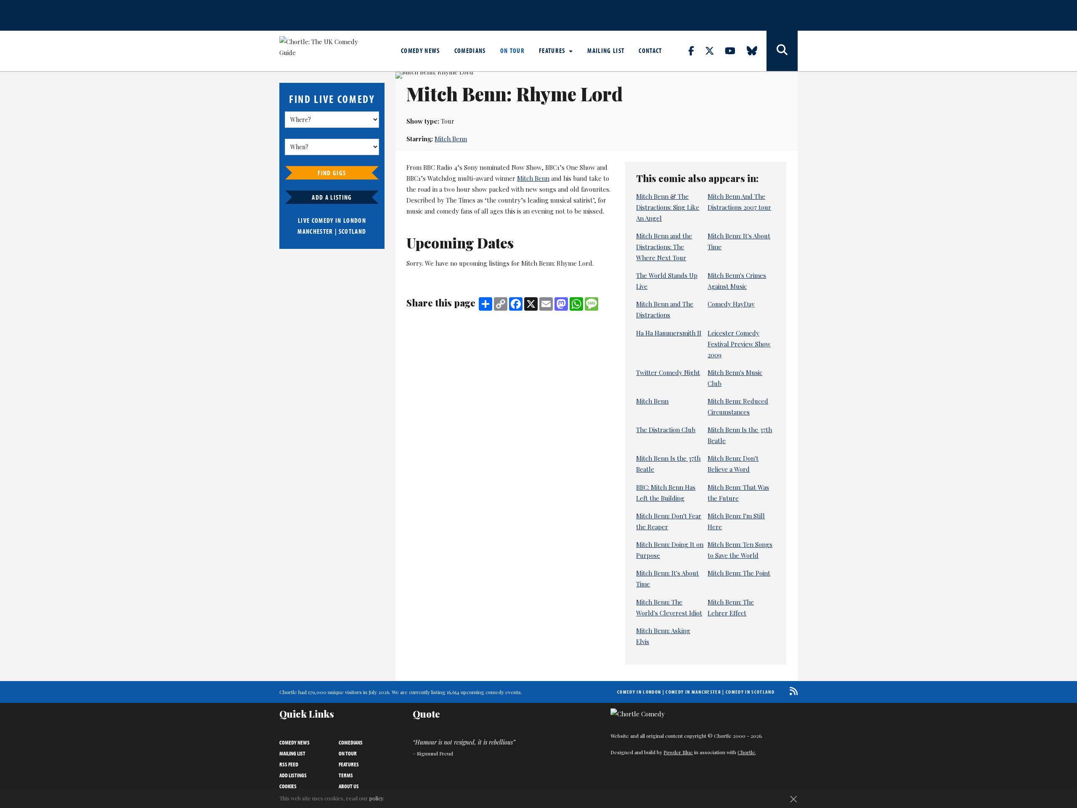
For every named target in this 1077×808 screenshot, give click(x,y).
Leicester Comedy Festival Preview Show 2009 (739, 344)
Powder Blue (678, 752)
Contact (650, 50)
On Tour (512, 50)
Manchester (315, 231)
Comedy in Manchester (693, 692)
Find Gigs (332, 173)
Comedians (470, 50)
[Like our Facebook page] (696, 50)
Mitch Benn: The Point (739, 573)
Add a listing (332, 197)
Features (553, 50)
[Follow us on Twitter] (714, 50)
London (354, 220)
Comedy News (420, 50)
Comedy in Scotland (750, 692)
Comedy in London (639, 692)
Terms (346, 775)
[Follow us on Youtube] (735, 50)
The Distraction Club (665, 429)
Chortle (746, 752)
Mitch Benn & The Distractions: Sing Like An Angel (667, 207)
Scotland (352, 231)
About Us (349, 786)
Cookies (288, 786)
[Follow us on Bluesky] (757, 50)
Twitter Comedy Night (668, 372)
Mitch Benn (451, 139)
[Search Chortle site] (782, 51)
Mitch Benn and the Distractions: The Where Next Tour (664, 247)
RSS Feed (288, 764)
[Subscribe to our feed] (791, 691)
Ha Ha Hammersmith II (668, 333)
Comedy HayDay (731, 304)
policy (376, 798)
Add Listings (293, 775)
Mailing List (605, 50)
